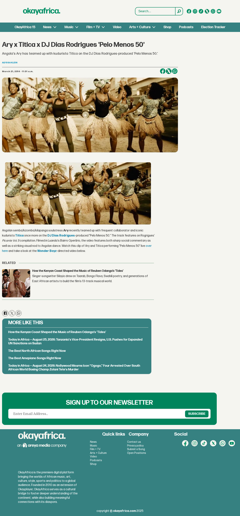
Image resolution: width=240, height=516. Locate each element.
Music (69, 27)
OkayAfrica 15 (25, 27)
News (47, 27)
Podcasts (186, 27)
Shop (167, 27)
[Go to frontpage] (41, 11)
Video (117, 27)
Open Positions (136, 453)
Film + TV (93, 27)
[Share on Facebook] (163, 71)
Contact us (134, 441)
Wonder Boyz (47, 251)
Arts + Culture (140, 27)
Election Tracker (213, 27)
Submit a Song (136, 449)
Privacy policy (135, 445)
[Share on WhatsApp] (175, 71)
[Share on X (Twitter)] (169, 71)
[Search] (179, 11)
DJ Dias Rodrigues (61, 235)
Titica (19, 235)
